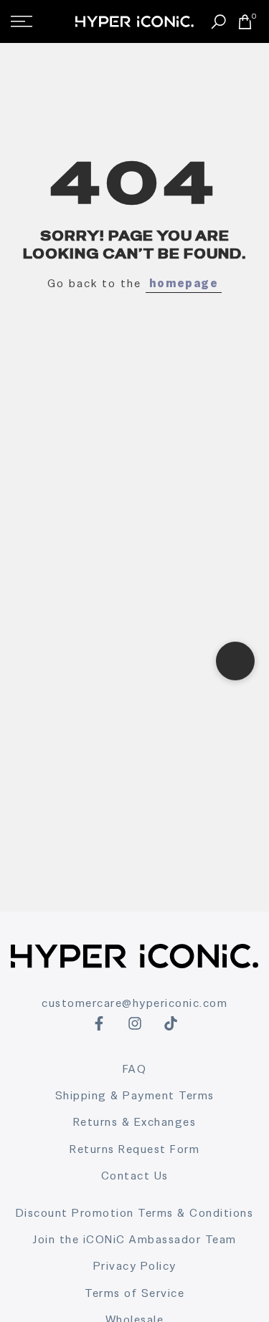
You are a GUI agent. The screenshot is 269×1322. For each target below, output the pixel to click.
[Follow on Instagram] (135, 1023)
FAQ (135, 1068)
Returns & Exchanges (135, 1121)
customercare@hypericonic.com (134, 1002)
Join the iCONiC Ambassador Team (134, 1239)
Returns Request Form (134, 1149)
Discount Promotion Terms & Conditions (135, 1212)
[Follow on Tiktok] (171, 1023)
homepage (183, 283)
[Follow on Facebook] (99, 1023)
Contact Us (135, 1175)
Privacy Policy (134, 1265)
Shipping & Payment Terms (134, 1095)
